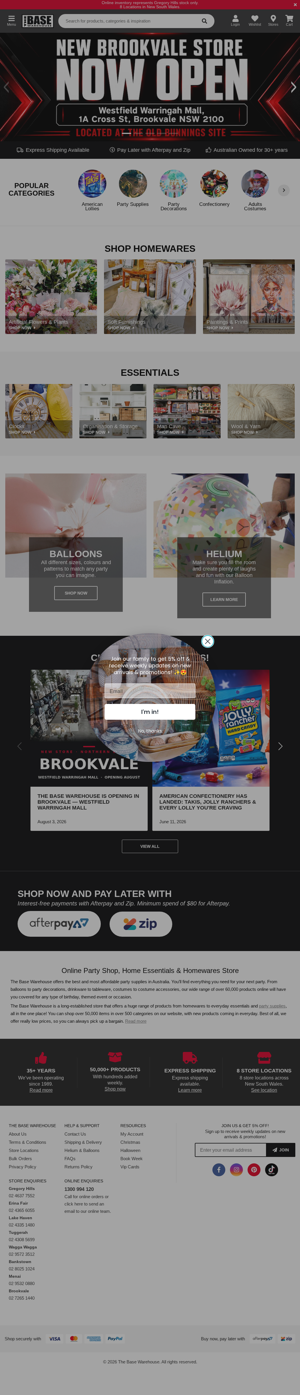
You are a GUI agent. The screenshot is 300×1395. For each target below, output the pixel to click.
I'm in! (150, 712)
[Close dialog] (208, 641)
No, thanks (150, 731)
